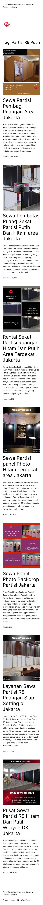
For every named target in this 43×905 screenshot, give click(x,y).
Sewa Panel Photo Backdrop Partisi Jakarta (21, 579)
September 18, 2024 (10, 278)
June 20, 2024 (8, 751)
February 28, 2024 (10, 872)
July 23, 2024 (8, 627)
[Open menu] (4, 12)
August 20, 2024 (9, 514)
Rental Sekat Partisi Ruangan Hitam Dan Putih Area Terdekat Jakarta (21, 348)
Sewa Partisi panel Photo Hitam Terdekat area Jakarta (20, 466)
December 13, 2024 (10, 156)
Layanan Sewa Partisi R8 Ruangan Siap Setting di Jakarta (19, 697)
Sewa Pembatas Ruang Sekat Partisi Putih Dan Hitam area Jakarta (21, 227)
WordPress (25, 900)
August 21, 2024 (9, 399)
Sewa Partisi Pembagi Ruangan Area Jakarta (19, 108)
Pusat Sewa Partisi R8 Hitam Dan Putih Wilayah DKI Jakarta (21, 822)
